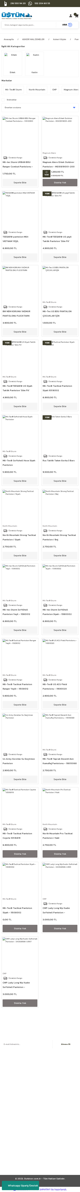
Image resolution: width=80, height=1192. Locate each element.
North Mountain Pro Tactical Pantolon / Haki (58, 836)
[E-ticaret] (39, 1189)
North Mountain (10, 526)
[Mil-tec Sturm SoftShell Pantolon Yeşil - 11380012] (20, 581)
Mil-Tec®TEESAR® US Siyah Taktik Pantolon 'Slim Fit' (17, 388)
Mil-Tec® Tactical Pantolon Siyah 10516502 (57, 388)
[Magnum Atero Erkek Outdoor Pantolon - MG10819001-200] (60, 134)
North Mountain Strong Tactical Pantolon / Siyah (19, 537)
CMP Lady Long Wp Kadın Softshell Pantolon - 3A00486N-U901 (56, 910)
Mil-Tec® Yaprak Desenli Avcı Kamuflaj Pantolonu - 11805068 (60, 761)
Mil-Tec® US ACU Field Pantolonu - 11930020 (55, 686)
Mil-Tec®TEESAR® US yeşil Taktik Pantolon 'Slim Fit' (57, 239)
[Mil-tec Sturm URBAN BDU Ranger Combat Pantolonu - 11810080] (20, 134)
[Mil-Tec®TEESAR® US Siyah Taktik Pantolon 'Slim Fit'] (20, 358)
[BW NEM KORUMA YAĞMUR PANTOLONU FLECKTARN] (20, 283)
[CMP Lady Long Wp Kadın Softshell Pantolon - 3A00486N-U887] (20, 954)
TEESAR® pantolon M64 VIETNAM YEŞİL (15, 239)
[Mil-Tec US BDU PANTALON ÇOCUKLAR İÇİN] (60, 283)
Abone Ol (65, 1044)
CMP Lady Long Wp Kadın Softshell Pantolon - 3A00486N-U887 (16, 985)
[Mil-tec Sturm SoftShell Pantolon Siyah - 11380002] (60, 581)
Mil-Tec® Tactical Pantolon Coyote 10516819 (17, 836)
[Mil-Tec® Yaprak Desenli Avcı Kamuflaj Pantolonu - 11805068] (60, 731)
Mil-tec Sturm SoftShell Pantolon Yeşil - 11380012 (16, 612)
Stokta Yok (60, 182)
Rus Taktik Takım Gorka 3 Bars (59, 460)
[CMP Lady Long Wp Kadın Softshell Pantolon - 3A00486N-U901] (60, 880)
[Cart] (77, 16)
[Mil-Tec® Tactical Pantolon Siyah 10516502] (60, 358)
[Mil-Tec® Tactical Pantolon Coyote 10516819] (20, 805)
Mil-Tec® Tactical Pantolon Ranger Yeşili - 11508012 (17, 686)
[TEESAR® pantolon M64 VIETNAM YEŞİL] (20, 208)
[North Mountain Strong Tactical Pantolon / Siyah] (20, 507)
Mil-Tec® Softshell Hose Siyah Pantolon (19, 463)
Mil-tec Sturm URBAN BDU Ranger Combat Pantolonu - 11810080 (18, 165)
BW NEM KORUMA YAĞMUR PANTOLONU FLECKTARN (16, 313)
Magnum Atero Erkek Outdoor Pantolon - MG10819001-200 (59, 164)
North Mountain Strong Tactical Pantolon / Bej (59, 537)
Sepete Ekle (20, 182)
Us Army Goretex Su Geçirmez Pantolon (19, 761)
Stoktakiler (12, 99)
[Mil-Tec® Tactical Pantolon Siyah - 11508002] (20, 880)
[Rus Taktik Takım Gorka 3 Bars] (60, 432)
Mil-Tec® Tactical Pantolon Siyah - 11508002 (17, 910)
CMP (44, 899)
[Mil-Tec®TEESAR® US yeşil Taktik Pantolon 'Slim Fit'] (60, 208)
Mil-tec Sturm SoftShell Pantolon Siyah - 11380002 (57, 612)
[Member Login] (71, 16)
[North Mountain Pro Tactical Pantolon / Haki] (60, 805)
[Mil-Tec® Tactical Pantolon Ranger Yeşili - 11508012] (20, 656)
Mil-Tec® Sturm (49, 302)
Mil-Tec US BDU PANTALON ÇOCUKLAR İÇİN (57, 313)
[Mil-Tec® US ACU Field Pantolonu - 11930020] (60, 656)
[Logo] (16, 15)
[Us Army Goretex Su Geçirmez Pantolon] (20, 731)
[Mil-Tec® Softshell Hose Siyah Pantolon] (20, 432)
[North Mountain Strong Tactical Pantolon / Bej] (60, 507)
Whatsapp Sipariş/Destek (23, 1186)
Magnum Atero (49, 153)
